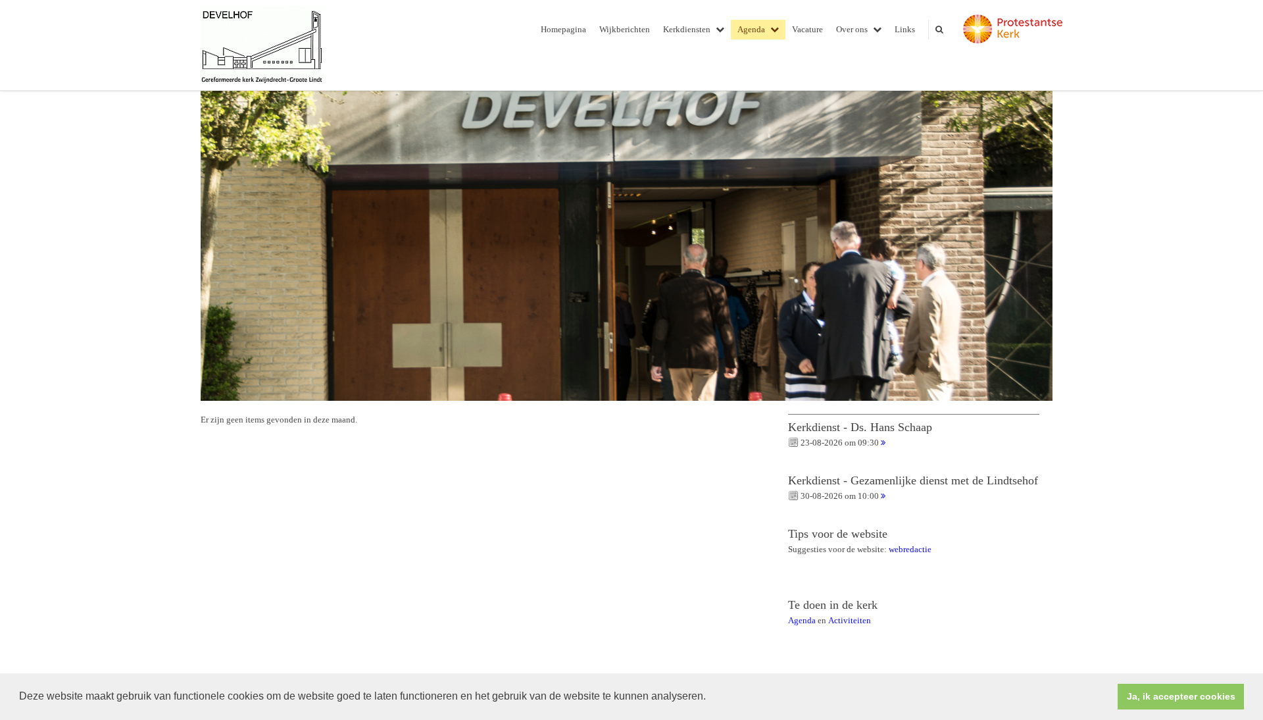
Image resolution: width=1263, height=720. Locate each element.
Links (905, 29)
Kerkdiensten (686, 29)
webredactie (910, 549)
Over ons (852, 29)
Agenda (751, 29)
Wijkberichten (624, 29)
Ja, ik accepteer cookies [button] (1181, 696)
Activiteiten (849, 620)
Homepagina (563, 29)
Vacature (807, 29)
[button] (710, 698)
